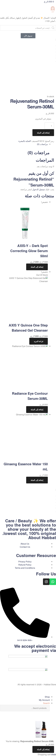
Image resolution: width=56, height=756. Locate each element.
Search (4, 708)
